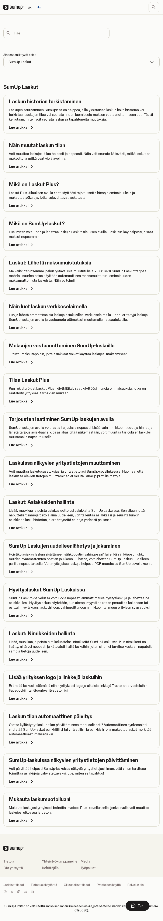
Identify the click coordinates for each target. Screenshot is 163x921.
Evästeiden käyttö (109, 885)
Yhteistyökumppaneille (59, 861)
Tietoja (8, 861)
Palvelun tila (136, 885)
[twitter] (12, 892)
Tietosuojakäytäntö (44, 885)
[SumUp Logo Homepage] (14, 7)
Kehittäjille (50, 868)
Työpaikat (88, 868)
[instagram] (18, 892)
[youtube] (25, 892)
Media (85, 861)
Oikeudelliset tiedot (77, 885)
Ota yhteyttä (13, 868)
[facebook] (5, 892)
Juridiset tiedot (13, 885)
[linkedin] (32, 892)
